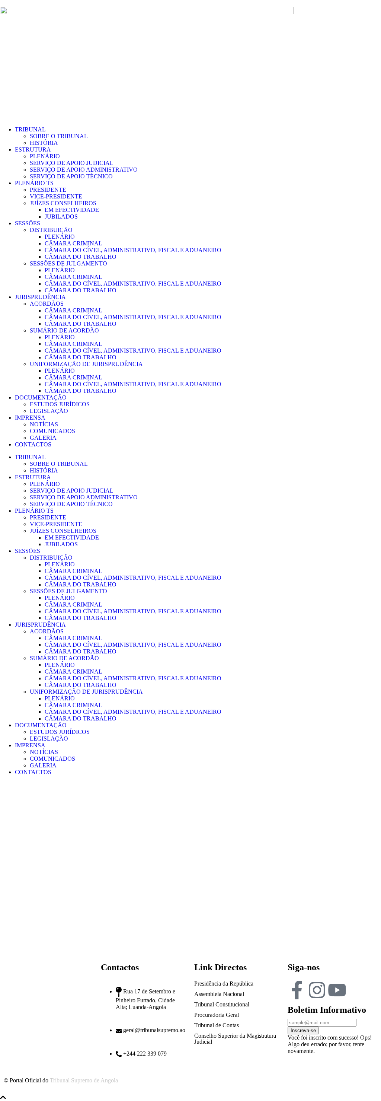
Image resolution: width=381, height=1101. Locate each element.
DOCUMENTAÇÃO (41, 397)
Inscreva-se (303, 1030)
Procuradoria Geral (216, 1015)
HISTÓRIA (44, 143)
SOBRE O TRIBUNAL (59, 136)
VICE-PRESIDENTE (56, 196)
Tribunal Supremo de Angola (84, 1080)
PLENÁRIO (45, 156)
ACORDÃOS (47, 303)
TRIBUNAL (30, 129)
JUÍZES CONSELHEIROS (63, 203)
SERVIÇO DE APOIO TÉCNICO (71, 176)
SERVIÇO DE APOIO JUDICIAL (71, 163)
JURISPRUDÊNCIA (40, 297)
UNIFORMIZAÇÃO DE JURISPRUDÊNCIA (86, 364)
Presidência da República (223, 983)
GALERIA (43, 438)
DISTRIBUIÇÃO (51, 230)
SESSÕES (27, 223)
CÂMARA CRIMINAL (73, 243)
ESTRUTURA (33, 149)
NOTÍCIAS (44, 424)
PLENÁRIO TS (34, 183)
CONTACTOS (33, 444)
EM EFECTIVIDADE (72, 210)
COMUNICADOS (52, 431)
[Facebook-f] (297, 990)
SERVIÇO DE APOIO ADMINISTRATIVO (84, 169)
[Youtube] (337, 990)
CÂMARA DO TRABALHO (80, 257)
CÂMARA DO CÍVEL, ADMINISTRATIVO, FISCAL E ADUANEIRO (133, 250)
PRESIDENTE (48, 190)
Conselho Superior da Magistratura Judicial (235, 1038)
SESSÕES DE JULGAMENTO (68, 263)
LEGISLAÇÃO (49, 411)
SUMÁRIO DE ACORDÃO (64, 330)
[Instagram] (317, 990)
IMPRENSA (30, 417)
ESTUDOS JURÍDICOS (60, 404)
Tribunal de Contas (216, 1025)
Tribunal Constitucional (221, 1004)
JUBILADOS (61, 216)
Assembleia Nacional (219, 994)
